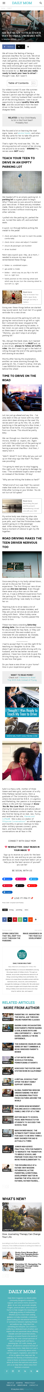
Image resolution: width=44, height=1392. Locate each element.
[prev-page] (3, 1186)
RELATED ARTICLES (18, 1002)
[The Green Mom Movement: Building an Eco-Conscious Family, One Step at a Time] (8, 1109)
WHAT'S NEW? (14, 1199)
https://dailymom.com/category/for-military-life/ (22, 966)
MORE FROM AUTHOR (22, 1008)
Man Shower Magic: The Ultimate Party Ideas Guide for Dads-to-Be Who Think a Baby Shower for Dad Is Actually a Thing (28, 1135)
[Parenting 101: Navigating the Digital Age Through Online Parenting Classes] (8, 1017)
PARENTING (21, 29)
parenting (19, 910)
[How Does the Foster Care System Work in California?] (8, 1071)
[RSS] (25, 1371)
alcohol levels (24, 133)
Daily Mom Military (10, 39)
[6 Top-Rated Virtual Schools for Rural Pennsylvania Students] (8, 1060)
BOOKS (19, 1259)
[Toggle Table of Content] (32, 83)
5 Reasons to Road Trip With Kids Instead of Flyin (21, 678)
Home (3, 8)
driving (11, 910)
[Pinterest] (15, 919)
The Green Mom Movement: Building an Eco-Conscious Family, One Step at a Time (28, 1109)
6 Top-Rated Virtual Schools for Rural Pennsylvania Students (26, 1060)
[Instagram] (13, 1371)
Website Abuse (22, 1385)
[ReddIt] (30, 919)
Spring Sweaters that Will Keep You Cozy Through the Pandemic (11, 937)
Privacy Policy (30, 1383)
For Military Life (12, 29)
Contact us (33, 1385)
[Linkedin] (25, 919)
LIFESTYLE (8, 1229)
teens (26, 910)
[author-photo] (22, 960)
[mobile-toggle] (3, 3)
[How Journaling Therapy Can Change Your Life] (22, 1216)
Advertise (19, 1383)
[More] (28, 46)
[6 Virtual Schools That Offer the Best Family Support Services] (8, 1082)
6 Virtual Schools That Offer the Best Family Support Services (26, 1082)
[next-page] (7, 1186)
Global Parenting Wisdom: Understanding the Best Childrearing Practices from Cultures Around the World (28, 1095)
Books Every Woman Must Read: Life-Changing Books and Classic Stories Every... (27, 1254)
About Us (10, 1383)
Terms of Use (10, 1385)
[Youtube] (37, 1371)
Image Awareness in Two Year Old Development (32, 935)
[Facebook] (4, 919)
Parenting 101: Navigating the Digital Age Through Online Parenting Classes (27, 1017)
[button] (41, 3)
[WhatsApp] (20, 919)
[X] (9, 919)
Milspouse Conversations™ (14, 821)
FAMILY (9, 8)
